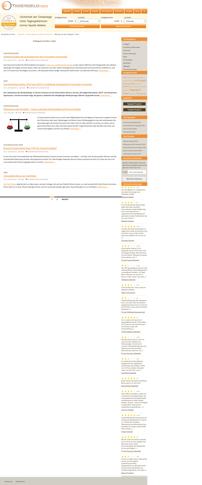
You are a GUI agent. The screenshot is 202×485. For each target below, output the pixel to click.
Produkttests (127, 60)
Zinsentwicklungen (11, 53)
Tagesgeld (126, 66)
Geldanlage (126, 84)
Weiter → (66, 199)
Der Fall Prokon (10, 184)
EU (133, 80)
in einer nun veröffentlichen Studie (59, 65)
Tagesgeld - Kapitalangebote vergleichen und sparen (35, 34)
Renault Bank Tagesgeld (129, 386)
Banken (125, 77)
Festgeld (126, 44)
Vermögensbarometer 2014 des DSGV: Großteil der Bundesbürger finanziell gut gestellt (48, 84)
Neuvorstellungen (11, 145)
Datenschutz (20, 481)
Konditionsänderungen (131, 47)
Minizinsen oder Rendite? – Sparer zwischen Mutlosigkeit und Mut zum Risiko (42, 109)
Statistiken (127, 63)
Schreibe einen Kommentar (38, 60)
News (5, 81)
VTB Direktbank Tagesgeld (130, 332)
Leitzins (126, 86)
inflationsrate (138, 84)
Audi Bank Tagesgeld (128, 373)
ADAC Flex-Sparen (128, 293)
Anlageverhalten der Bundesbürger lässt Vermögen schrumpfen (35, 56)
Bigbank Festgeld (127, 197)
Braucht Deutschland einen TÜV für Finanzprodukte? (30, 148)
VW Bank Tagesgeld (128, 280)
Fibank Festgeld (127, 432)
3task (22, 60)
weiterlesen (104, 70)
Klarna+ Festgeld (127, 410)
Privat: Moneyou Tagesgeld (131, 353)
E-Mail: (125, 172)
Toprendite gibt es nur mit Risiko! (20, 175)
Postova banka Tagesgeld (130, 260)
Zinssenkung (141, 94)
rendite (135, 86)
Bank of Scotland (132, 77)
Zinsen (126, 93)
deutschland (140, 77)
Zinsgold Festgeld (127, 241)
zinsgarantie (133, 93)
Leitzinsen (126, 50)
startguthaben (126, 90)
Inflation (133, 84)
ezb (135, 80)
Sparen (139, 86)
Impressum (9, 481)
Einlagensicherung (127, 80)
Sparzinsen (143, 86)
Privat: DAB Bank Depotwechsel (133, 312)
